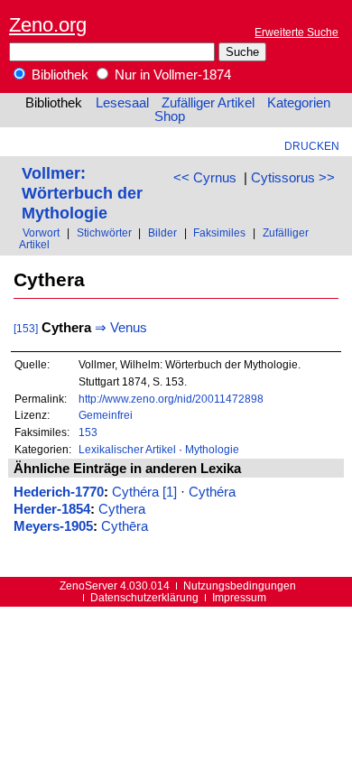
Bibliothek (58, 75)
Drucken (311, 146)
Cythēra (124, 526)
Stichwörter (104, 232)
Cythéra (212, 492)
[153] (26, 328)
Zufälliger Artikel (208, 103)
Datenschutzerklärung (144, 597)
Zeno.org (48, 25)
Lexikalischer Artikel (127, 449)
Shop (169, 116)
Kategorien (298, 103)
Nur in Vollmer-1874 (171, 75)
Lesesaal (122, 103)
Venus (128, 328)
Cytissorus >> (293, 178)
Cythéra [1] (144, 492)
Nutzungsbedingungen (239, 585)
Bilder (162, 232)
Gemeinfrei (106, 415)
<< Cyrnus (204, 178)
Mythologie (212, 449)
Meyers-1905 (53, 526)
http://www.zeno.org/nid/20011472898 (171, 398)
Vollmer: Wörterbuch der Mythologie (82, 192)
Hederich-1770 (59, 492)
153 (88, 432)
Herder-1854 (52, 509)
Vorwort (41, 232)
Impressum (239, 597)
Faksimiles (219, 232)
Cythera (121, 509)
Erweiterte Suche (296, 32)
